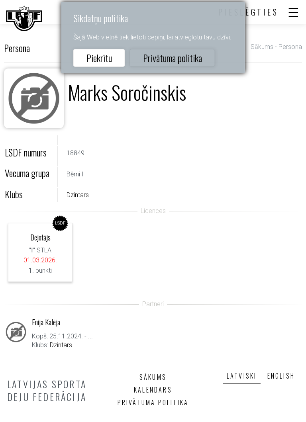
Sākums (262, 47)
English (281, 376)
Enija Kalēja (46, 321)
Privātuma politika (172, 58)
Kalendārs (153, 390)
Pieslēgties (248, 12)
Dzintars (78, 195)
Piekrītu (99, 58)
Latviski (242, 376)
